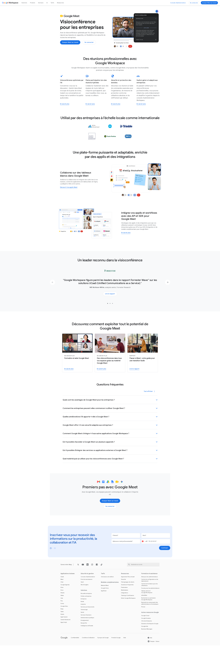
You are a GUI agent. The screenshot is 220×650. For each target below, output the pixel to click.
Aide (124, 637)
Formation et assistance (149, 573)
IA (47, 3)
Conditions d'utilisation (88, 637)
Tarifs (52, 3)
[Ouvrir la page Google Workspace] (10, 3)
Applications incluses (68, 573)
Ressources (60, 3)
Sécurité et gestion (87, 573)
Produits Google (116, 637)
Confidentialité (75, 637)
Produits (32, 3)
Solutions (24, 3)
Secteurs (40, 3)
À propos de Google (103, 637)
